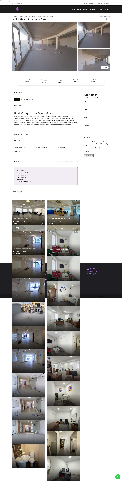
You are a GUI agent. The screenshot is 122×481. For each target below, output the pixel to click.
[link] (28, 212)
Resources (92, 9)
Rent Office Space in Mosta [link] (21, 218)
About (79, 9)
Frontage (62, 147)
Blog (101, 9)
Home (73, 9)
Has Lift (18, 151)
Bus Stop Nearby (42, 147)
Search (85, 9)
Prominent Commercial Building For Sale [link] (24, 248)
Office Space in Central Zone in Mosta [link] (59, 218)
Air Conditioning (20, 147)
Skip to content (4, 1)
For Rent (21, 16)
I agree (87, 151)
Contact (107, 9)
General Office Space (30, 16)
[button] (106, 19)
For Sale (41, 231)
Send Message (89, 155)
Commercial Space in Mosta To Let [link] (58, 249)
